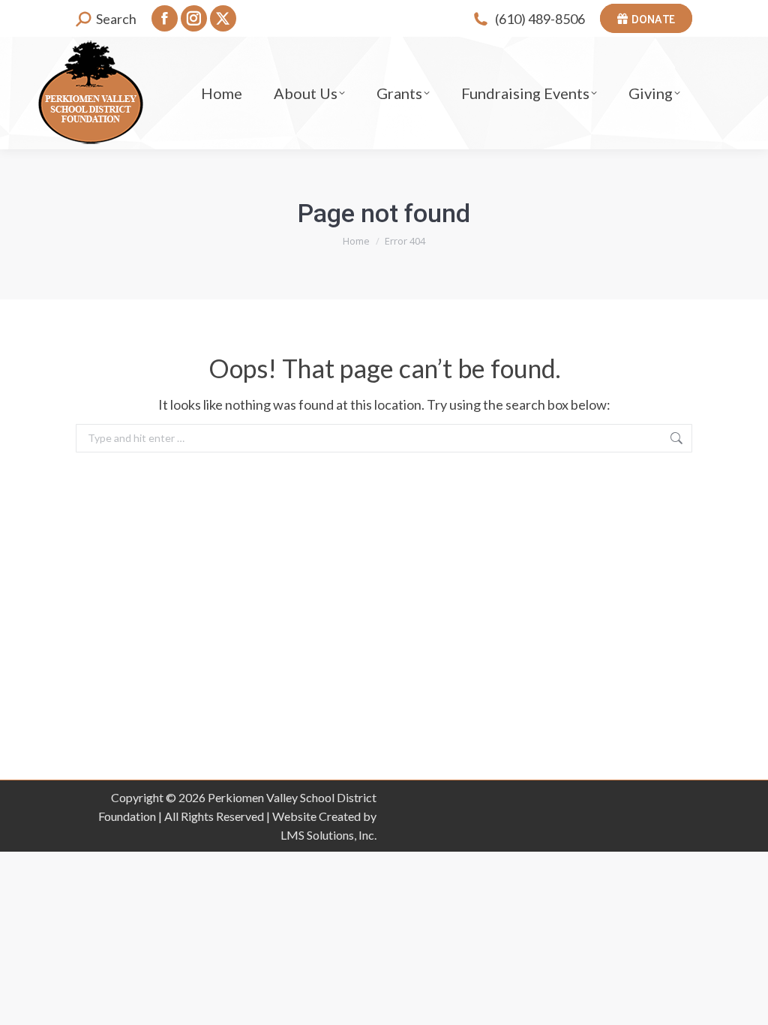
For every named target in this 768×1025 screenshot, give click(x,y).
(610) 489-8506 (540, 19)
